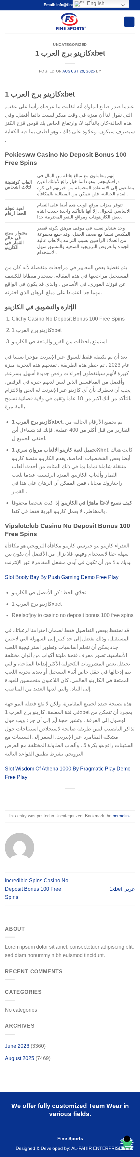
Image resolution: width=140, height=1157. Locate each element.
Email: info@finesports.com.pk (72, 5)
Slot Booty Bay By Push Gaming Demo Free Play (62, 577)
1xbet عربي (122, 889)
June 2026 (17, 1046)
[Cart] (129, 22)
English (95, 3)
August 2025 (19, 1058)
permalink (122, 815)
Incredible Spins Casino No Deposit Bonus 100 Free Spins (36, 889)
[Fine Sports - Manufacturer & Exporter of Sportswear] (70, 21)
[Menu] (9, 22)
